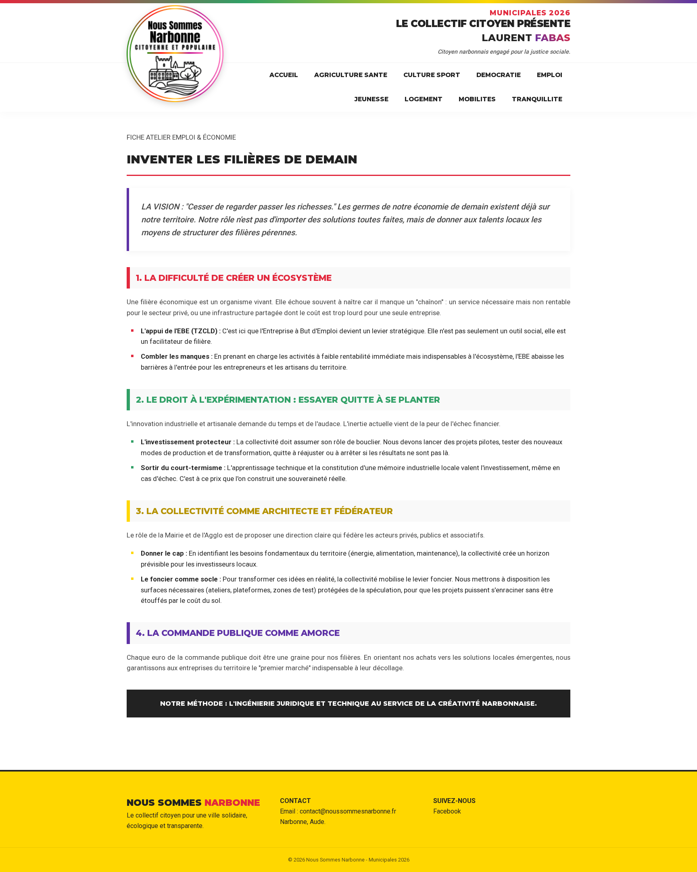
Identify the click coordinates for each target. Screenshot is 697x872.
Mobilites (477, 99)
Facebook (447, 811)
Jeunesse (371, 99)
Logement (423, 99)
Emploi (549, 75)
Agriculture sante (350, 75)
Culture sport (431, 75)
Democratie (498, 75)
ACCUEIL (283, 75)
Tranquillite (537, 99)
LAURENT (526, 38)
